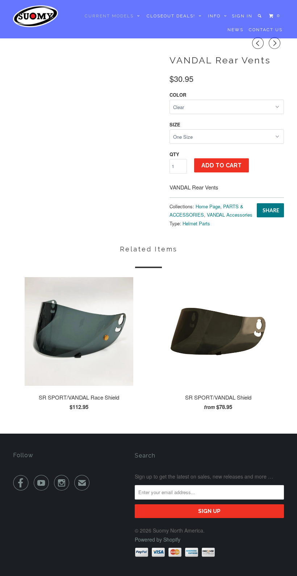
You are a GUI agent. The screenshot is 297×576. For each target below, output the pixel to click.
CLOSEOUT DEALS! (173, 15)
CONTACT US (266, 29)
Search (145, 455)
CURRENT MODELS (111, 15)
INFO (216, 15)
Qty (174, 154)
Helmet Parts (196, 223)
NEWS (235, 29)
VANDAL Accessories (229, 214)
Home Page (208, 206)
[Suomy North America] (35, 16)
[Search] (260, 16)
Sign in (242, 15)
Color (178, 94)
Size (175, 124)
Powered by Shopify (157, 539)
